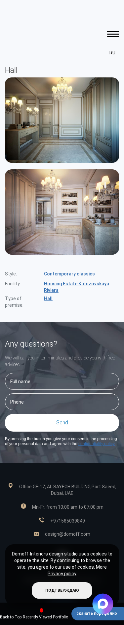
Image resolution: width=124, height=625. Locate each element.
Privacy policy (62, 573)
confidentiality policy (96, 443)
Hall (48, 298)
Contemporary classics (69, 273)
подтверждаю (62, 590)
